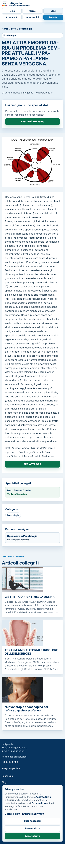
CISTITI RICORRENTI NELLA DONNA (30, 597)
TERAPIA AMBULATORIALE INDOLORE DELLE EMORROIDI (31, 651)
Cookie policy (12, 813)
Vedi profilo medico (32, 121)
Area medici (32, 17)
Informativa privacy (33, 813)
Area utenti (12, 17)
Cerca (32, 11)
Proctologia (25, 28)
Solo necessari (32, 820)
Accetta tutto (32, 836)
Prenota (53, 17)
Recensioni (7, 776)
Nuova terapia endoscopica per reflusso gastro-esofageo (26, 708)
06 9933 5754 (10, 762)
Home (12, 11)
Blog (53, 11)
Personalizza (32, 828)
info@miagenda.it (11, 768)
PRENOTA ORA (32, 464)
